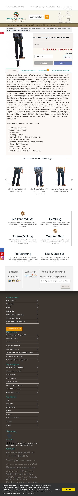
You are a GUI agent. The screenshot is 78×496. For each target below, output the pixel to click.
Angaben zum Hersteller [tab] (61, 70)
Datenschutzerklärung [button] (28, 493)
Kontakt (8, 307)
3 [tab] (42, 194)
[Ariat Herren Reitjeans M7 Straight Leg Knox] (39, 177)
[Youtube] (65, 248)
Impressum (10, 304)
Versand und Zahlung (13, 318)
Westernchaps (22, 452)
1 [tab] (36, 194)
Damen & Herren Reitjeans (14, 367)
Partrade (9, 414)
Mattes (8, 411)
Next (71, 179)
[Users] (23, 248)
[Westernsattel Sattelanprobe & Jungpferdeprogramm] (55, 231)
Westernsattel (24, 468)
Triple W (9, 421)
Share (63, 63)
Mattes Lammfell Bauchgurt (16, 479)
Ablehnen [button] (57, 489)
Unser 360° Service (12, 338)
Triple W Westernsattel (13, 389)
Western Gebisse (11, 382)
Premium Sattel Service (13, 342)
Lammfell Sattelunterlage (14, 385)
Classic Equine (11, 407)
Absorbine (9, 404)
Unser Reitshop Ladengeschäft (16, 335)
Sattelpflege (29, 471)
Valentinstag (16, 477)
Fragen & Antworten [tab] (28, 70)
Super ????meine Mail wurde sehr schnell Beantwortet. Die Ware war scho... (22, 444)
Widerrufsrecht (11, 300)
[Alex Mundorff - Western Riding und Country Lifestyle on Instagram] (2, 258)
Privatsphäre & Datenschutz (15, 314)
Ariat (37, 44)
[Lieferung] (55, 213)
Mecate (31, 452)
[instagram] (55, 248)
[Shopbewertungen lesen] (9, 435)
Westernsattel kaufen (13, 392)
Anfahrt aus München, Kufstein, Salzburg (19, 353)
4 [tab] (44, 194)
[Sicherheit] (14, 281)
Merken (68, 57)
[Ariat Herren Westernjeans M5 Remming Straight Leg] (61, 177)
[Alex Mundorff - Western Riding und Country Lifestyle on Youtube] (2, 254)
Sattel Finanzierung (12, 349)
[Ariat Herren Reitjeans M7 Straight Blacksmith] (19, 46)
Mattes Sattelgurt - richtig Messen (17, 360)
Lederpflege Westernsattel (14, 356)
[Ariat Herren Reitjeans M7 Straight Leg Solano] (16, 177)
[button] (60, 14)
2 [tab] (39, 194)
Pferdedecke (12, 482)
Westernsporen (11, 378)
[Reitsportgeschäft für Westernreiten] (23, 231)
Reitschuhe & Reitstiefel (13, 371)
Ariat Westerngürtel (29, 477)
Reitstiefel (27, 464)
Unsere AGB (10, 311)
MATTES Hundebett (18, 464)
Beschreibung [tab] (13, 70)
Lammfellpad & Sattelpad (17, 458)
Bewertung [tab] (43, 70)
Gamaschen (23, 482)
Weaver (8, 425)
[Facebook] (45, 248)
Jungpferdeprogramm (13, 346)
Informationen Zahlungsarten (15, 322)
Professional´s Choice (13, 418)
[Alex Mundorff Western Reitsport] (23, 213)
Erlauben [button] (68, 489)
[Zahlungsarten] (31, 276)
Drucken (43, 63)
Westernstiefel (11, 375)
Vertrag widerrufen (14, 329)
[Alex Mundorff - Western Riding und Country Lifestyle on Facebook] (2, 250)
